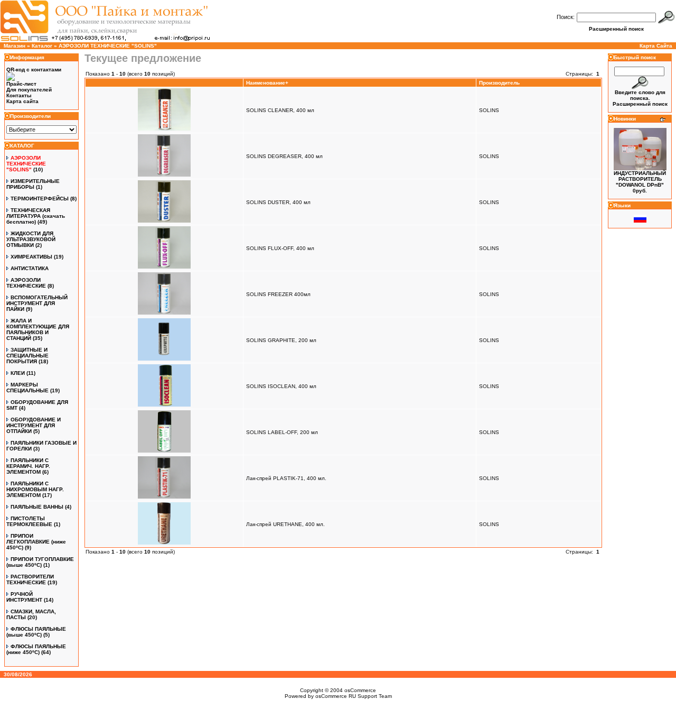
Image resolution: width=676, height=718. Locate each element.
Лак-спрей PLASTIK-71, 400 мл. (286, 478)
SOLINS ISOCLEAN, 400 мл (281, 386)
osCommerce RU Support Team (353, 696)
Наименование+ (267, 83)
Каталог (42, 46)
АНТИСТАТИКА (30, 268)
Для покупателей (29, 90)
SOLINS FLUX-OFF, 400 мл (280, 248)
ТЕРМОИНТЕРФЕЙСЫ (40, 198)
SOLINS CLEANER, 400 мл (280, 110)
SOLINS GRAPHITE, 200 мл (281, 340)
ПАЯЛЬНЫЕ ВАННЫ (37, 507)
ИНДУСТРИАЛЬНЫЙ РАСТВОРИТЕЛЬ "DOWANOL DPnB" (640, 179)
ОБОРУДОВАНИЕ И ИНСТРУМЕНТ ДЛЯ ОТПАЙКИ (33, 425)
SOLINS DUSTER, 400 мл (278, 202)
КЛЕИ (18, 373)
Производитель (499, 83)
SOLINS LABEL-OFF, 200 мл (282, 432)
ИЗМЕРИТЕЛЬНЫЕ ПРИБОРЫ (33, 184)
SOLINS (489, 110)
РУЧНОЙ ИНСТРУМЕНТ (24, 597)
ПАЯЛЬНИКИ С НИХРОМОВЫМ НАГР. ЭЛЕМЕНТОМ (35, 489)
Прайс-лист (21, 84)
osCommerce (360, 690)
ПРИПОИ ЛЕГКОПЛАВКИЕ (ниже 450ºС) (36, 541)
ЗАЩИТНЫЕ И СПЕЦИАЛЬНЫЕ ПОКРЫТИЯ (27, 355)
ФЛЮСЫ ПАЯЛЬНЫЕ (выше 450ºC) (36, 632)
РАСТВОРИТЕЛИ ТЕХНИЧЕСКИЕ (30, 579)
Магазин (14, 46)
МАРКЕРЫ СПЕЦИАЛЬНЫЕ (27, 387)
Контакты (19, 95)
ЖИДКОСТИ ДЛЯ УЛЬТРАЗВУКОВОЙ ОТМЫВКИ (30, 239)
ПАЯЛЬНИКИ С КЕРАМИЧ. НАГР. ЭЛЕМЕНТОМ (28, 466)
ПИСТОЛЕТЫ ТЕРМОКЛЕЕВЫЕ (29, 521)
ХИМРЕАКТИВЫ (31, 257)
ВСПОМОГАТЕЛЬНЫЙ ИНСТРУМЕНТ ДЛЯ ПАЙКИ (37, 303)
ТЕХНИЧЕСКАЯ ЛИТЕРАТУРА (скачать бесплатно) (35, 216)
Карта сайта (22, 101)
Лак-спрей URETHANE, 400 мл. (285, 524)
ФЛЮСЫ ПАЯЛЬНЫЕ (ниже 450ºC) (36, 649)
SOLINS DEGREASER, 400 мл (284, 156)
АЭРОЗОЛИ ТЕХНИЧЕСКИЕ (26, 283)
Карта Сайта (656, 46)
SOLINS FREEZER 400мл (278, 294)
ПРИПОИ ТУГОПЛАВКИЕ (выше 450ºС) (40, 562)
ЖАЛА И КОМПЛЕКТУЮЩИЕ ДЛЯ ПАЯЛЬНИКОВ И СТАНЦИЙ (37, 329)
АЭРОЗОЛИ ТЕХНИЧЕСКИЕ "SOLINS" (108, 46)
